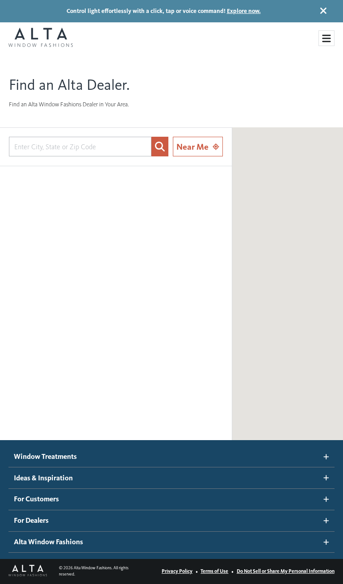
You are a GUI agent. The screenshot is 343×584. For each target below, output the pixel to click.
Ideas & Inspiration (43, 478)
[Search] (159, 146)
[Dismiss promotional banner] (323, 11)
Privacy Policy (177, 571)
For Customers (36, 499)
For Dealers (31, 520)
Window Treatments (45, 456)
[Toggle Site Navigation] (326, 38)
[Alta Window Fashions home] (40, 38)
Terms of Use (214, 571)
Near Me (192, 147)
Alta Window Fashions (48, 542)
